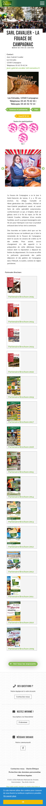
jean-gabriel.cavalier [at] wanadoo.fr (23, 68)
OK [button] (23, 802)
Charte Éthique (32, 769)
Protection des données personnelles (25, 772)
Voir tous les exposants (24, 664)
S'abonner (23, 722)
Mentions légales (24, 776)
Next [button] (43, 168)
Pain (36, 109)
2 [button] (23, 188)
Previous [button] (2, 168)
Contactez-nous (17, 769)
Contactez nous (23, 697)
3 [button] (26, 188)
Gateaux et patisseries (18, 109)
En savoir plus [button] (10, 796)
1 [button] (20, 188)
